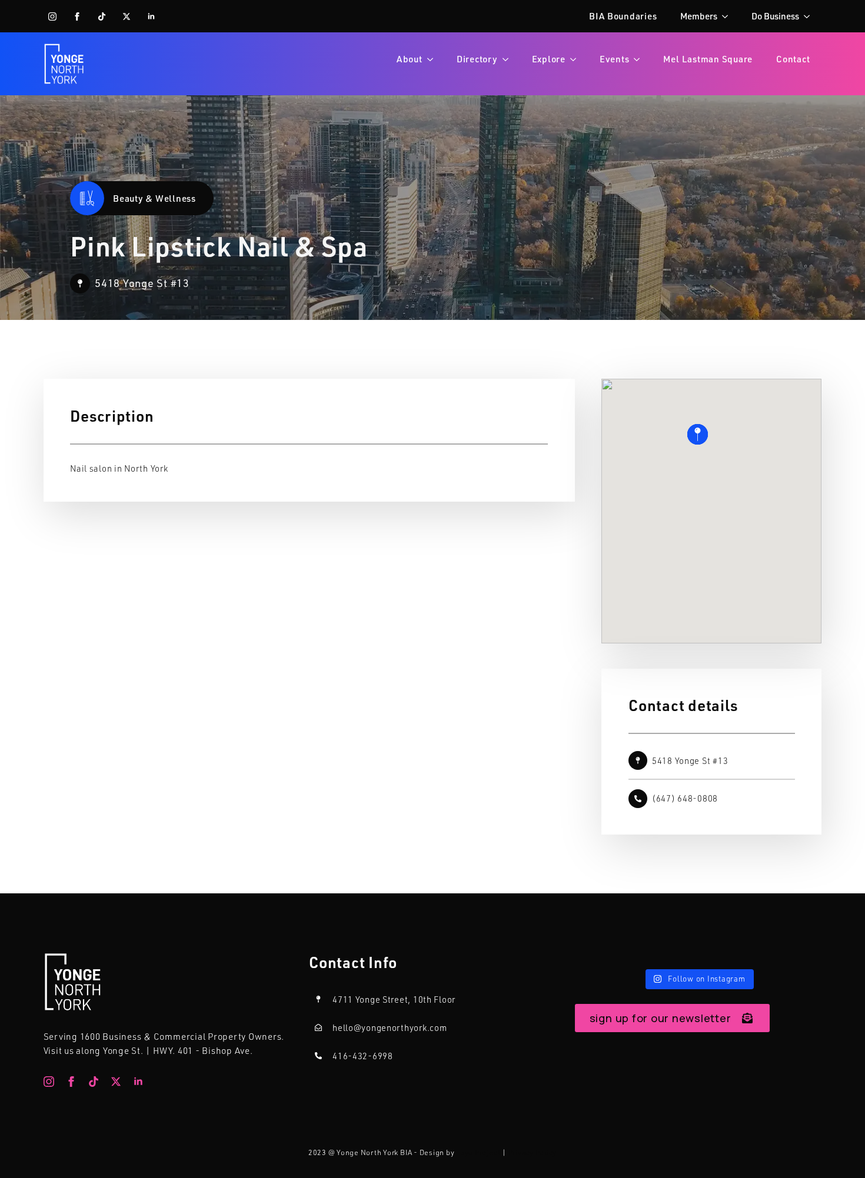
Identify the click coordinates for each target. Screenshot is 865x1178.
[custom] (102, 16)
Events (615, 59)
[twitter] (126, 16)
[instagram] (52, 16)
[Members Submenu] (728, 16)
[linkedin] (151, 16)
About (409, 59)
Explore (548, 59)
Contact (793, 59)
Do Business (775, 16)
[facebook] (77, 16)
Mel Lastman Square (708, 59)
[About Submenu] (433, 59)
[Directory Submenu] (509, 59)
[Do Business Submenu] (810, 16)
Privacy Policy (532, 1152)
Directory (477, 59)
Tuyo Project (478, 1152)
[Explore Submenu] (576, 59)
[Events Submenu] (640, 59)
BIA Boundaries (623, 16)
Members (698, 16)
